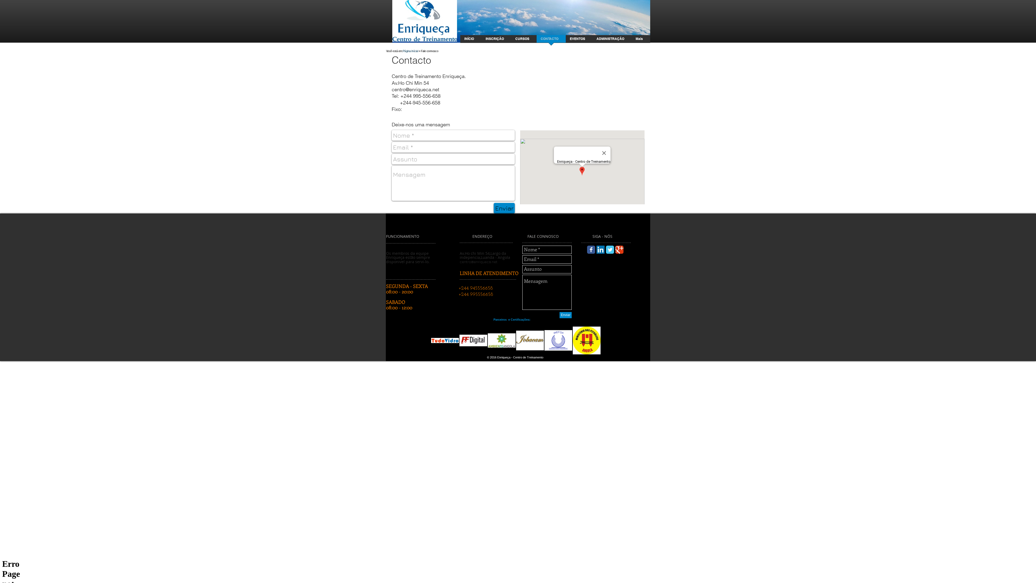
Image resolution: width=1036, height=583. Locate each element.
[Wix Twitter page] (610, 250)
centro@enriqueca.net (415, 89)
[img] (445, 340)
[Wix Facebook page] (591, 250)
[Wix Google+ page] (619, 250)
